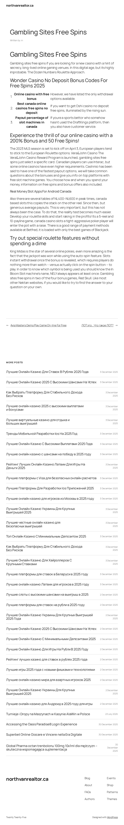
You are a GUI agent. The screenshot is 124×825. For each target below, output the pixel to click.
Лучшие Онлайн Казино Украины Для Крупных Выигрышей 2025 (40, 510)
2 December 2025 (109, 594)
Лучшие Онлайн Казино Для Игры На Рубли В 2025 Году (47, 649)
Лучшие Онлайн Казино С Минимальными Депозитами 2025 (51, 639)
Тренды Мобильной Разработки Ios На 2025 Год (41, 433)
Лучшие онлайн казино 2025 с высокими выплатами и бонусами (44, 407)
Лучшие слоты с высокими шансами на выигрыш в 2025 (47, 594)
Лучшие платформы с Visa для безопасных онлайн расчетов (51, 478)
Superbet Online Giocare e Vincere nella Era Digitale (44, 734)
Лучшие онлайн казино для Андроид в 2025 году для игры (49, 704)
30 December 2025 (108, 724)
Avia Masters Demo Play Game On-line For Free (38, 325)
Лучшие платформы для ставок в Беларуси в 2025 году (47, 574)
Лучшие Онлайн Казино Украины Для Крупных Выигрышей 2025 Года (49, 616)
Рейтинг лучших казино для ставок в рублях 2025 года (46, 659)
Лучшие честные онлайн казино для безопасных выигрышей (33, 524)
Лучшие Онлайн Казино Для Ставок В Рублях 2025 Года (47, 372)
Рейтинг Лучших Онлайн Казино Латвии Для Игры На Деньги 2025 (45, 466)
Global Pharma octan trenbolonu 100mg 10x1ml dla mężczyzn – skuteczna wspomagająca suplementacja (51, 747)
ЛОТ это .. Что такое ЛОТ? (98, 325)
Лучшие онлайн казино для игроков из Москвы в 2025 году (50, 498)
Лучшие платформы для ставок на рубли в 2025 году (45, 605)
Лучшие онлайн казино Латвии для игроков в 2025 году (47, 584)
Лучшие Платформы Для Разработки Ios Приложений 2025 (50, 488)
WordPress (112, 817)
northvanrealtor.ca (19, 5)
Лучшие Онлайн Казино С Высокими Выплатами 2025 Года (49, 444)
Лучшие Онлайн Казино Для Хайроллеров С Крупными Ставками (39, 562)
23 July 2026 (111, 713)
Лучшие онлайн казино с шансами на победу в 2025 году (48, 454)
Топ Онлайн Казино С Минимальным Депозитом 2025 (46, 536)
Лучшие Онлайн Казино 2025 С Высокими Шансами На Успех (51, 382)
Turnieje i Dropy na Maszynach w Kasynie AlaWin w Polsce (48, 714)
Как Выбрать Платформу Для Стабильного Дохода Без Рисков (44, 394)
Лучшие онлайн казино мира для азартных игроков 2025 (48, 680)
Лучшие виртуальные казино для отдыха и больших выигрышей (37, 421)
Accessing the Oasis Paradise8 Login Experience (41, 724)
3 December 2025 (109, 371)
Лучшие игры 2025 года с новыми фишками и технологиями (50, 669)
